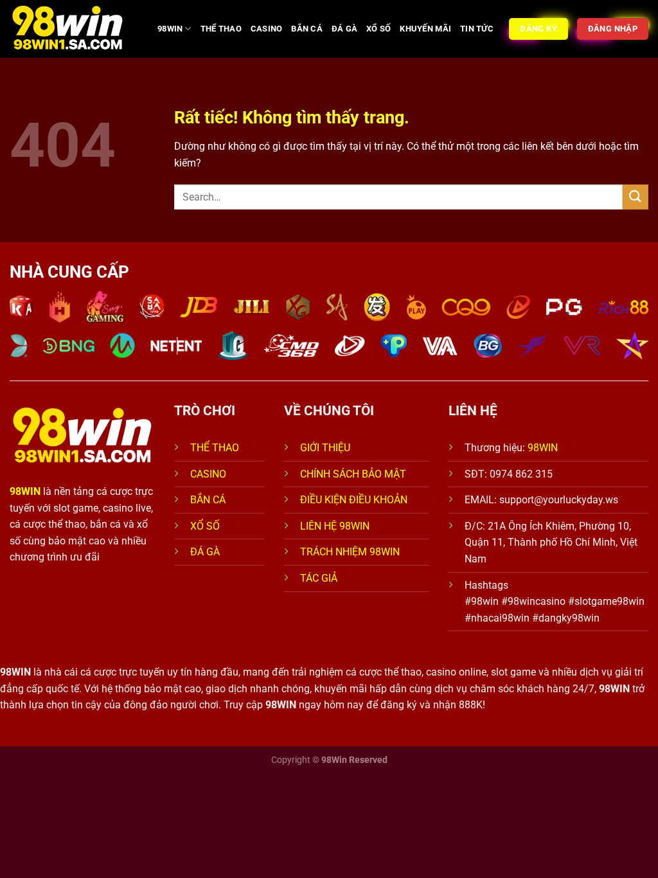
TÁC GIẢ (320, 578)
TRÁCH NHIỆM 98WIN (350, 552)
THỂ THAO (221, 28)
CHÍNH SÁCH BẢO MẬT (353, 474)
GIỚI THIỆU (325, 448)
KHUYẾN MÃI (425, 28)
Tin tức (477, 28)
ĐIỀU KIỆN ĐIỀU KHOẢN (353, 500)
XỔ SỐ (378, 28)
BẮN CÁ (307, 28)
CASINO (267, 28)
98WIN (169, 28)
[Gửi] (635, 197)
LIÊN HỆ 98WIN (334, 526)
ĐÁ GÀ (344, 28)
